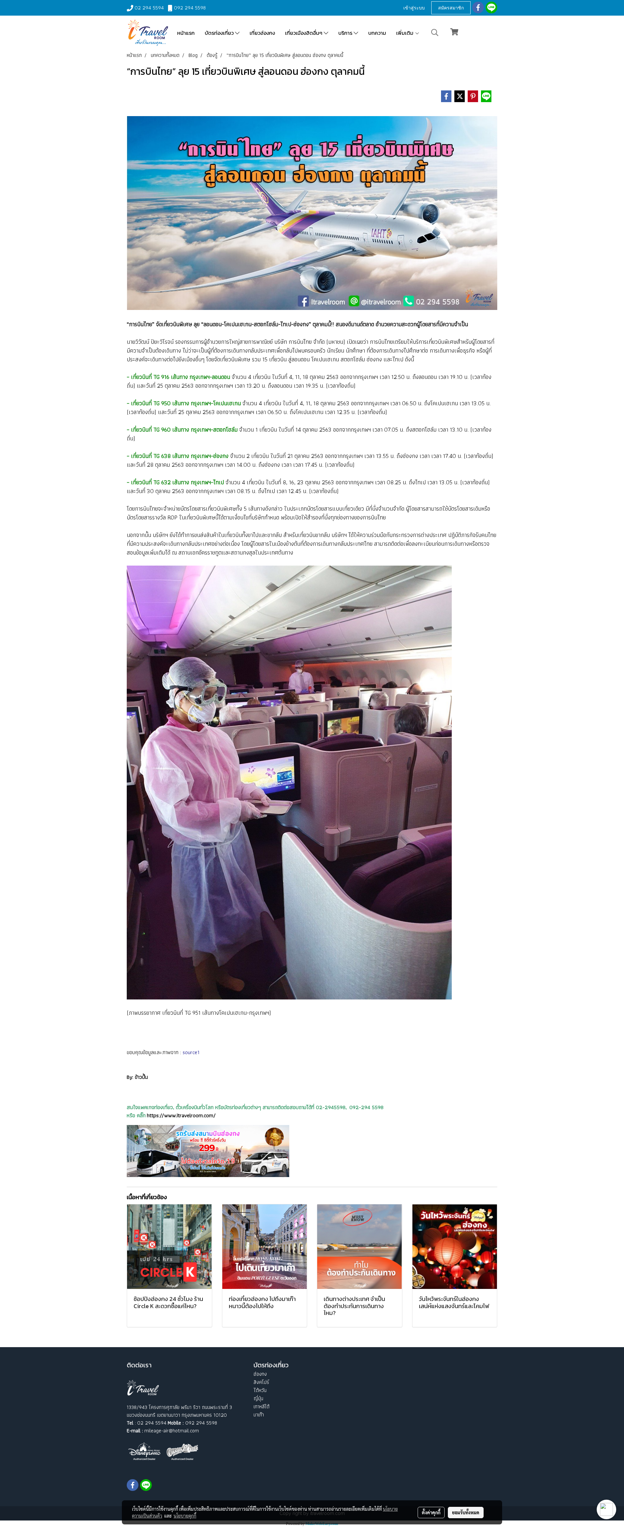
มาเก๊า (259, 1415)
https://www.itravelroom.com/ (181, 1115)
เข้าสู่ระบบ (414, 8)
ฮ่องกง (260, 1374)
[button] (435, 32)
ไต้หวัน (260, 1390)
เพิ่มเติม (405, 33)
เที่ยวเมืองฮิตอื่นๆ (304, 33)
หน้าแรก (186, 33)
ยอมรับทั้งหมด (465, 1512)
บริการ (346, 33)
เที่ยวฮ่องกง (262, 33)
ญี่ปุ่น (258, 1398)
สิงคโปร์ (261, 1382)
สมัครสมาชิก (451, 8)
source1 (191, 1052)
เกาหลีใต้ (261, 1406)
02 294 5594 (149, 8)
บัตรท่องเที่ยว (220, 33)
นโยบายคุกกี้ (185, 1516)
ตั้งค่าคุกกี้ (431, 1512)
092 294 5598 (190, 8)
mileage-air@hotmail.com (171, 1431)
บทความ (377, 33)
